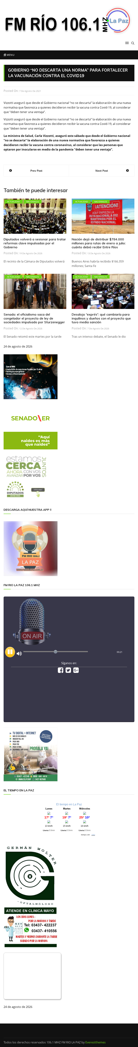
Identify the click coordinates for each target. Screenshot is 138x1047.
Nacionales (32, 201)
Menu (10, 55)
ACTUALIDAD (13, 201)
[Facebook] (60, 671)
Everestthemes (95, 1042)
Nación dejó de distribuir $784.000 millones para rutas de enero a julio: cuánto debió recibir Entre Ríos (99, 243)
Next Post (101, 170)
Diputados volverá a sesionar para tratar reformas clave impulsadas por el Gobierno (35, 243)
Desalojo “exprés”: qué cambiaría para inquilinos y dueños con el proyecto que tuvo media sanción (101, 318)
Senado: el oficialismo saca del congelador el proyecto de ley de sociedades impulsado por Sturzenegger (34, 318)
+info (93, 835)
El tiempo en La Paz (69, 804)
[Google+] (76, 671)
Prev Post (36, 170)
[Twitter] (68, 671)
